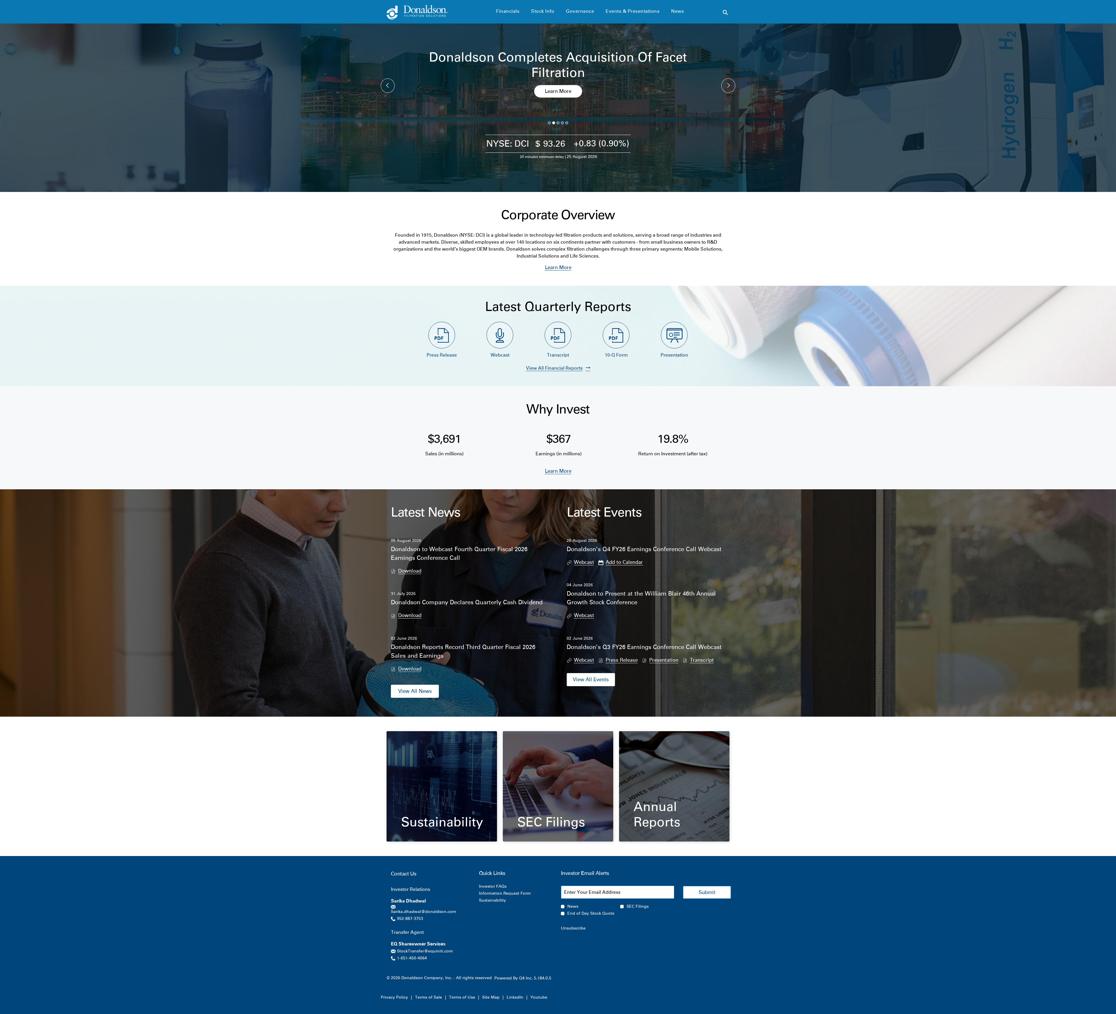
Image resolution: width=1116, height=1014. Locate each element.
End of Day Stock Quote (590, 913)
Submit (707, 892)
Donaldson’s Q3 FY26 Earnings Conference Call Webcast (644, 646)
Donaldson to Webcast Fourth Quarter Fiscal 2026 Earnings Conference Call (459, 553)
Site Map (491, 997)
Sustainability (442, 822)
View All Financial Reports (554, 368)
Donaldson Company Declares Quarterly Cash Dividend (467, 602)
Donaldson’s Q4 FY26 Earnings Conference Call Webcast (644, 549)
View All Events (591, 679)
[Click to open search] (725, 12)
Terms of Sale (428, 997)
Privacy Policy (394, 997)
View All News (415, 691)
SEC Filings (551, 822)
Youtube (538, 997)
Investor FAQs (500, 886)
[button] (620, 562)
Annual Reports (657, 814)
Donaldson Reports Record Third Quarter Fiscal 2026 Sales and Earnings (463, 651)
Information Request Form (512, 893)
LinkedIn (515, 997)
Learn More (558, 91)
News (572, 907)
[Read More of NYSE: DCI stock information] (558, 147)
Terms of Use (462, 997)
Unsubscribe (573, 928)
